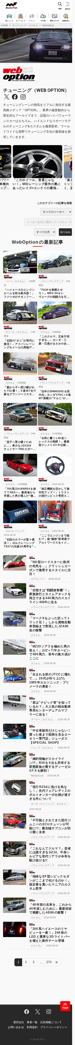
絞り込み (65, 232)
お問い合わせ (16, 1027)
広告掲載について (51, 1022)
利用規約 (32, 1027)
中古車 (43, 20)
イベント (32, 20)
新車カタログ (54, 20)
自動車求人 (66, 20)
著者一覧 (32, 1022)
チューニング (20, 20)
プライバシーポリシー (53, 1027)
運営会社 (18, 1022)
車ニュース (9, 20)
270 (49, 962)
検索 (60, 9)
